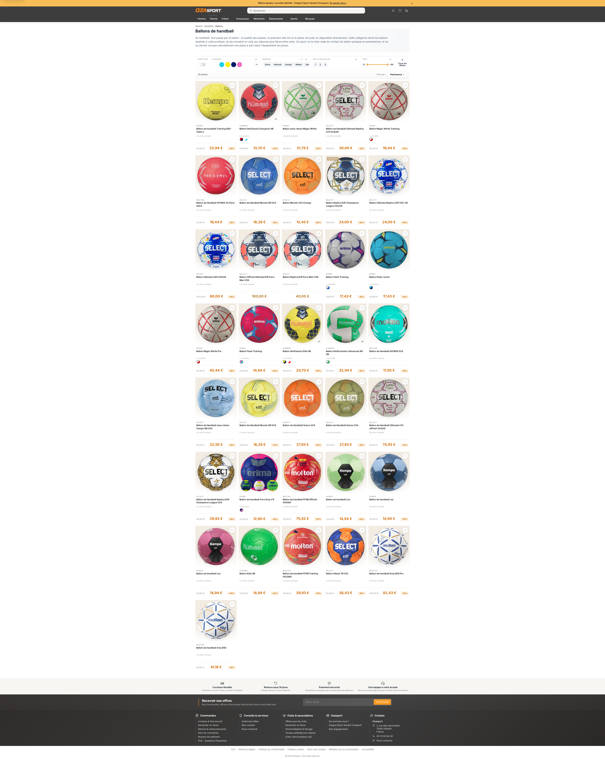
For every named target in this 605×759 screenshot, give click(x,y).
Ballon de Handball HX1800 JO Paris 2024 (215, 204)
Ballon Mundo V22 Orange (297, 202)
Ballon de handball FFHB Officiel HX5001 (300, 501)
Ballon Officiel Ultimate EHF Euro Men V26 (256, 278)
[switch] (203, 64)
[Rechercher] (251, 10)
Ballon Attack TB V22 (337, 573)
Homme (202, 18)
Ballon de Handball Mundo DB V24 (257, 202)
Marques (310, 18)
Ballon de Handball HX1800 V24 (386, 351)
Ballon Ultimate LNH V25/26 (211, 277)
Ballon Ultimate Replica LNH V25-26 (388, 202)
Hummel (243, 126)
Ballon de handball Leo (338, 499)
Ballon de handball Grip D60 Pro (386, 573)
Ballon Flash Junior (379, 277)
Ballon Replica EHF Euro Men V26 (300, 277)
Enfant (225, 18)
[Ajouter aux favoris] (232, 85)
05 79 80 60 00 (385, 736)
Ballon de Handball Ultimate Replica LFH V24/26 (345, 130)
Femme (214, 18)
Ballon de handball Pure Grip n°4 (256, 499)
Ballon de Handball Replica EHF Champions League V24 (212, 501)
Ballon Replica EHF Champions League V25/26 (342, 204)
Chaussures (242, 18)
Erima (286, 126)
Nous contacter (384, 740)
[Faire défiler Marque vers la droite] (301, 59)
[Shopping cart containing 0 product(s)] (406, 10)
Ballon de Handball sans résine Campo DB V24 (212, 427)
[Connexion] (393, 10)
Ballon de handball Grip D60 (211, 647)
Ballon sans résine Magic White (300, 128)
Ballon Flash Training (337, 277)
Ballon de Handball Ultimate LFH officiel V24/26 (386, 427)
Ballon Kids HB (247, 573)
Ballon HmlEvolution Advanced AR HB (344, 353)
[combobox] (306, 10)
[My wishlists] (400, 10)
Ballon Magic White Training (384, 128)
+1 (256, 64)
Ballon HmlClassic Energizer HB (256, 128)
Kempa (199, 126)
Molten (200, 200)
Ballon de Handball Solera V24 (299, 425)
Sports (294, 18)
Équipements (276, 18)
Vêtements (259, 18)
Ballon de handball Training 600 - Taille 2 (214, 130)
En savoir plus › (338, 3)
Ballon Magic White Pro (208, 351)
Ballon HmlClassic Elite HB (297, 351)
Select (329, 126)
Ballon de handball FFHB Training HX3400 (300, 575)
